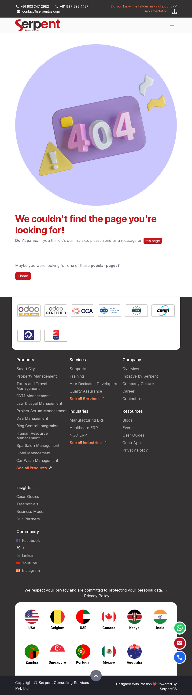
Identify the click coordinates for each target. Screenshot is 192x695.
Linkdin (28, 555)
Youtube (29, 563)
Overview (130, 368)
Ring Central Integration (37, 425)
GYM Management (33, 395)
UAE (83, 628)
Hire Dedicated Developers (93, 383)
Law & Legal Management (39, 403)
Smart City (25, 368)
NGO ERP (78, 435)
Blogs (127, 420)
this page (153, 241)
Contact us (132, 398)
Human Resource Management (32, 435)
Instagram (31, 570)
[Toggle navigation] (172, 25)
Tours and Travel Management (31, 386)
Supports (78, 368)
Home (23, 276)
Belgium (57, 628)
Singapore (57, 662)
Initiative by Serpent (140, 376)
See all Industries (86, 442)
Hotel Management (33, 453)
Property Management (36, 376)
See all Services (85, 398)
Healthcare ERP (84, 427)
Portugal (83, 662)
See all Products (31, 468)
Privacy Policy (135, 450)
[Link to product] (29, 311)
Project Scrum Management (41, 410)
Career (128, 391)
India (160, 628)
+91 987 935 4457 (74, 6)
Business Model (30, 511)
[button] (96, 675)
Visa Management (32, 418)
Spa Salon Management (37, 445)
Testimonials (27, 504)
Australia (134, 662)
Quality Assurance (86, 391)
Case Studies (27, 496)
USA (31, 628)
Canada (108, 628)
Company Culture (138, 383)
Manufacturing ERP (87, 420)
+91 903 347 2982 (35, 6)
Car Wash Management (37, 460)
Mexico (109, 662)
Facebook (31, 540)
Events (128, 427)
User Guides (133, 435)
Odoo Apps (132, 442)
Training (77, 376)
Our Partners (28, 519)
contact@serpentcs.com (41, 11)
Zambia (32, 662)
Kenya (134, 628)
